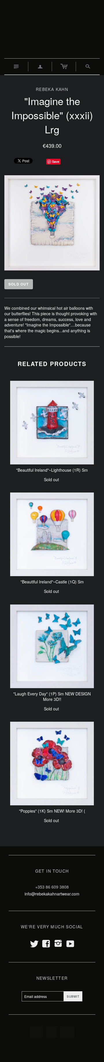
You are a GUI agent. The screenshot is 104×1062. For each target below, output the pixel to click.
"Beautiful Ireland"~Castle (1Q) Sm (52, 582)
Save (55, 161)
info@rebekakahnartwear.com (52, 894)
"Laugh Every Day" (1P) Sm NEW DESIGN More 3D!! (52, 696)
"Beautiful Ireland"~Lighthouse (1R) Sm (52, 470)
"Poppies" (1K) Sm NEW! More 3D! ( (52, 811)
